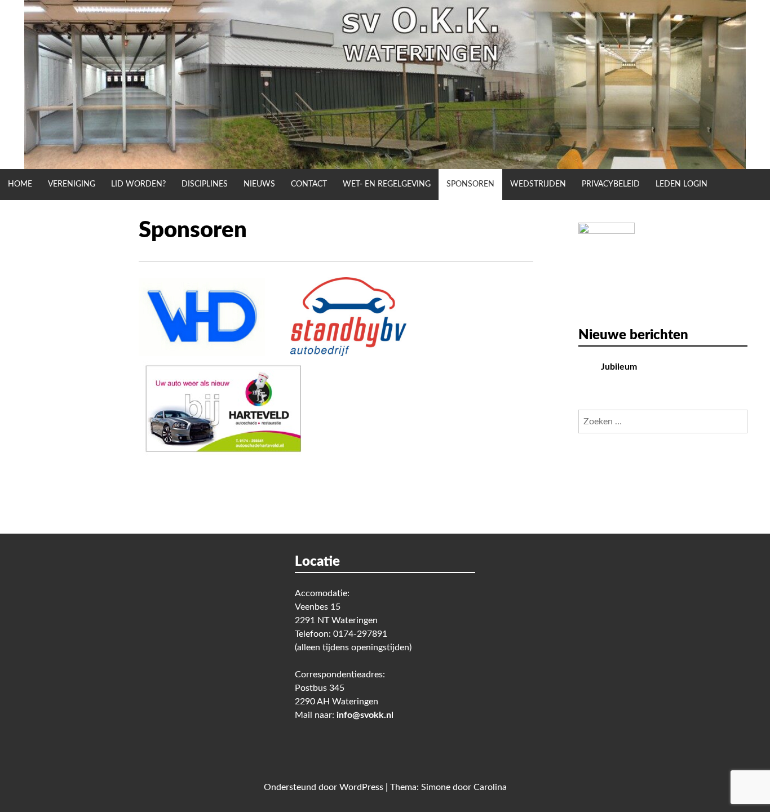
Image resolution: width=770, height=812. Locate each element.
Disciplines (205, 184)
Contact (309, 184)
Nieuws (259, 184)
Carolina (490, 787)
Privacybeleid (611, 184)
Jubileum (619, 366)
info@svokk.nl (365, 715)
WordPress (361, 787)
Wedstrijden (538, 184)
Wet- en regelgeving (387, 184)
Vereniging (71, 184)
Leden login (681, 184)
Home (20, 184)
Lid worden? (138, 184)
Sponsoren (470, 184)
